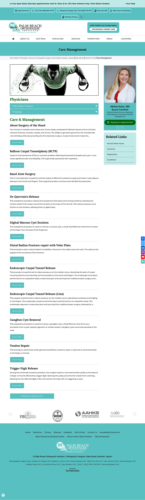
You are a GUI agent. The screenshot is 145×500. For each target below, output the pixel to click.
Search (81, 16)
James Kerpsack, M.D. (110, 464)
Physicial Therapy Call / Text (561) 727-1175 (76, 11)
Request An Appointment (32, 396)
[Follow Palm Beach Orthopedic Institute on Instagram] (143, 252)
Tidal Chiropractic (102, 437)
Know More (17, 142)
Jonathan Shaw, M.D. (51, 464)
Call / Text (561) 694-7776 (44, 11)
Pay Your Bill (102, 11)
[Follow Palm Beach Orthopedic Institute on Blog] (143, 261)
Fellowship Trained (22, 106)
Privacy (48, 432)
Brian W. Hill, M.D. (95, 461)
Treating (16, 111)
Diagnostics (112, 154)
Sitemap (57, 432)
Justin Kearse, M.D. (78, 461)
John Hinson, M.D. (110, 461)
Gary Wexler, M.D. (69, 464)
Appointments (23, 11)
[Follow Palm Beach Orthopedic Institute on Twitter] (143, 243)
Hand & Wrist (90, 58)
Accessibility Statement (110, 432)
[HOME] (13, 39)
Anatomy (111, 149)
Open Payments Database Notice (49, 437)
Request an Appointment (121, 122)
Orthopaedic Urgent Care (20, 461)
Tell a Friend (80, 432)
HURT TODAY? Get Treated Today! (103, 27)
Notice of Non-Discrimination (79, 437)
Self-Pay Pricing (71, 17)
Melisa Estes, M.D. (34, 464)
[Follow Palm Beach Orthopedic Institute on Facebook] (143, 238)
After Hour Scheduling (121, 11)
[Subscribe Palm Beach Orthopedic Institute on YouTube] (143, 257)
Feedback (67, 432)
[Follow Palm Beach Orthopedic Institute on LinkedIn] (143, 248)
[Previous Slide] (118, 127)
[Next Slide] (122, 127)
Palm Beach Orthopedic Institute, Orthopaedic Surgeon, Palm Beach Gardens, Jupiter (42, 58)
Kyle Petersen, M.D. (128, 461)
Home (27, 432)
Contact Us (92, 432)
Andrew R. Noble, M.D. (41, 461)
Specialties (79, 58)
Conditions (111, 160)
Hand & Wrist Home (115, 144)
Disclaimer (37, 432)
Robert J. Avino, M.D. (60, 461)
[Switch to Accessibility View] (3, 495)
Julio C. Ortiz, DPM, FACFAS (88, 464)
